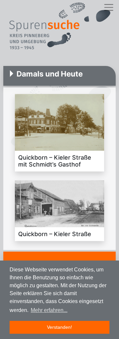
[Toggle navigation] (108, 7)
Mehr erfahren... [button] (49, 310)
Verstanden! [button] (59, 327)
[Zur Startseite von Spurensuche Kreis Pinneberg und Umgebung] (59, 26)
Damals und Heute (50, 73)
